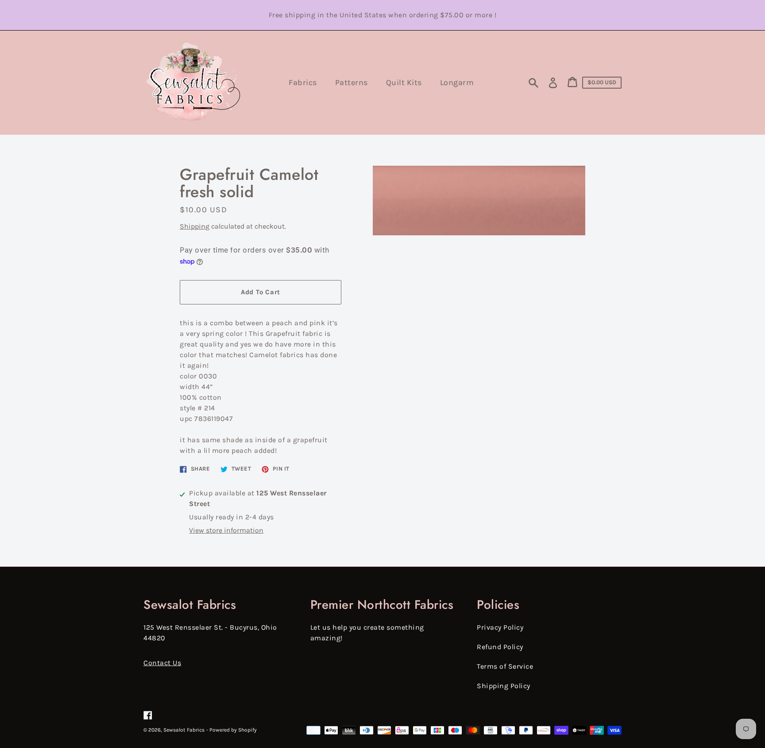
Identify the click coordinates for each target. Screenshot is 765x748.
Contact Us (162, 662)
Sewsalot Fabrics (184, 730)
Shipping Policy (503, 686)
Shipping (194, 226)
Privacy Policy (500, 627)
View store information (226, 530)
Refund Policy (500, 647)
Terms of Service (505, 666)
